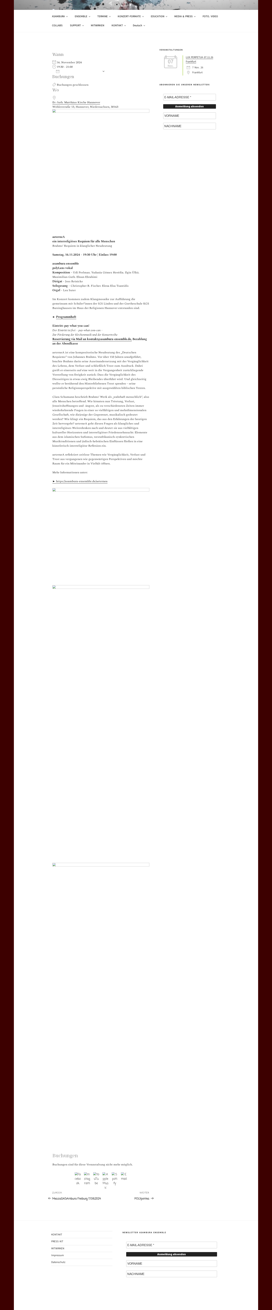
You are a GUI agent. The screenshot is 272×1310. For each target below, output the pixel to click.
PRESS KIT (57, 1241)
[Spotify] (115, 1175)
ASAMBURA (58, 16)
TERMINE (102, 16)
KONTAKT (117, 25)
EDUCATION (157, 16)
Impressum (57, 1255)
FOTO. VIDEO (210, 16)
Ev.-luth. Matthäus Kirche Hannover (76, 102)
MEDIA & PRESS (183, 16)
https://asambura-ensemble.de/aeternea (80, 481)
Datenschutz (58, 1262)
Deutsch (137, 25)
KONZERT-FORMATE (129, 16)
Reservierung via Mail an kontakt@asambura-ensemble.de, (92, 339)
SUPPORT (75, 25)
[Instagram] (87, 1175)
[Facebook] (78, 1175)
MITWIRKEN (97, 25)
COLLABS (57, 25)
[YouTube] (96, 1175)
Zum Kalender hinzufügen (80, 71)
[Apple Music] (106, 1175)
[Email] (124, 1175)
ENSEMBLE (81, 16)
